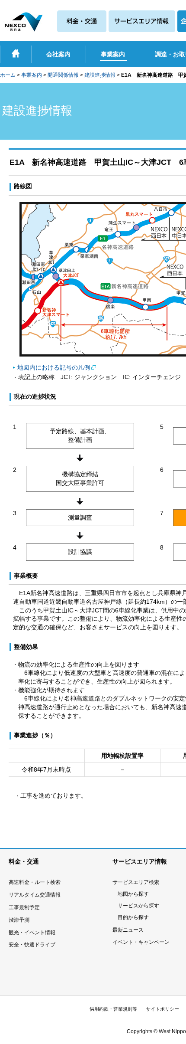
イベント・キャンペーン (141, 942)
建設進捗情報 (99, 75)
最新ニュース (128, 930)
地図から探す (133, 894)
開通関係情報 (63, 75)
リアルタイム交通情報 (35, 895)
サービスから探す (138, 906)
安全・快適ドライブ (32, 945)
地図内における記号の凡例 (53, 367)
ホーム (8, 75)
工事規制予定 (24, 907)
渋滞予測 (19, 920)
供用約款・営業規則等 (113, 1008)
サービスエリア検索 (135, 882)
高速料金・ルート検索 (35, 882)
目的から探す (133, 917)
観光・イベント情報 (32, 932)
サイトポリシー (162, 1008)
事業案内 (31, 75)
